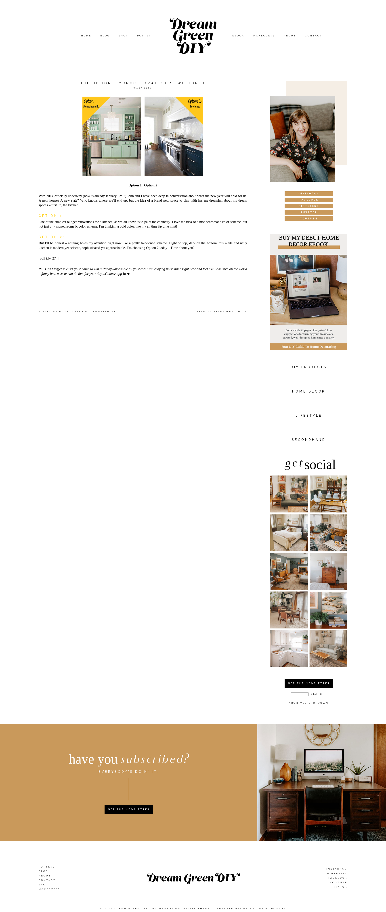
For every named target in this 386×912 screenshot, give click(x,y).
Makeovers (264, 35)
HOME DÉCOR (308, 391)
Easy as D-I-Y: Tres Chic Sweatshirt (79, 311)
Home (86, 35)
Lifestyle (309, 415)
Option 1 (135, 185)
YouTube (338, 882)
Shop (123, 35)
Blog (105, 35)
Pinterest (337, 873)
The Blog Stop (271, 908)
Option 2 (150, 185)
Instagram (336, 869)
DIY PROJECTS (309, 367)
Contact (313, 35)
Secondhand (309, 439)
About (290, 35)
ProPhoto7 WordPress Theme (181, 908)
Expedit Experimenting (220, 311)
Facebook (337, 878)
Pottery (145, 35)
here (126, 274)
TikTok (340, 887)
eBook (238, 35)
